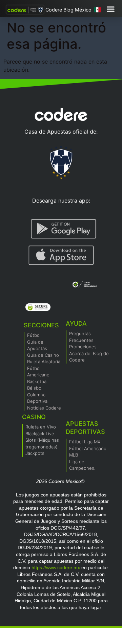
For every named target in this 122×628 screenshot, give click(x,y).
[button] (110, 8)
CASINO (34, 416)
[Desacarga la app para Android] (64, 229)
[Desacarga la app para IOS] (61, 255)
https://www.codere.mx (56, 567)
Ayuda (76, 323)
